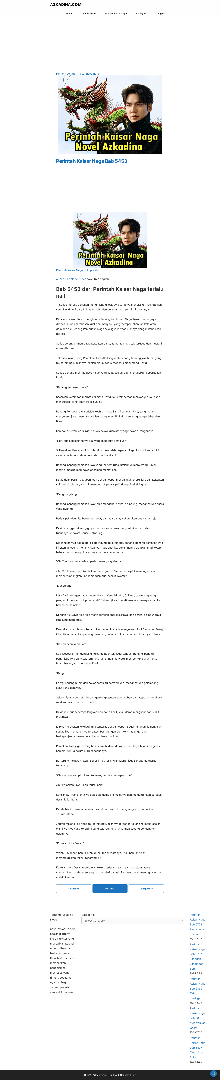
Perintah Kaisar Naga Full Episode (77, 270)
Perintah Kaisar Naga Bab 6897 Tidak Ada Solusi (197, 1047)
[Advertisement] (110, 42)
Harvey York (142, 13)
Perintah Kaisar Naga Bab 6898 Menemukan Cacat (197, 1018)
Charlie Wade (89, 13)
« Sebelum (73, 888)
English (161, 13)
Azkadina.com (65, 4)
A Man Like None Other (71, 279)
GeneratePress (128, 1075)
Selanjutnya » (146, 888)
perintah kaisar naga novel (83, 73)
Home (69, 13)
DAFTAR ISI (110, 888)
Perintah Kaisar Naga (116, 13)
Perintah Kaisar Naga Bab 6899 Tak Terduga (197, 988)
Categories (88, 914)
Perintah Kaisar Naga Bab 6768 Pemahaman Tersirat (198, 924)
